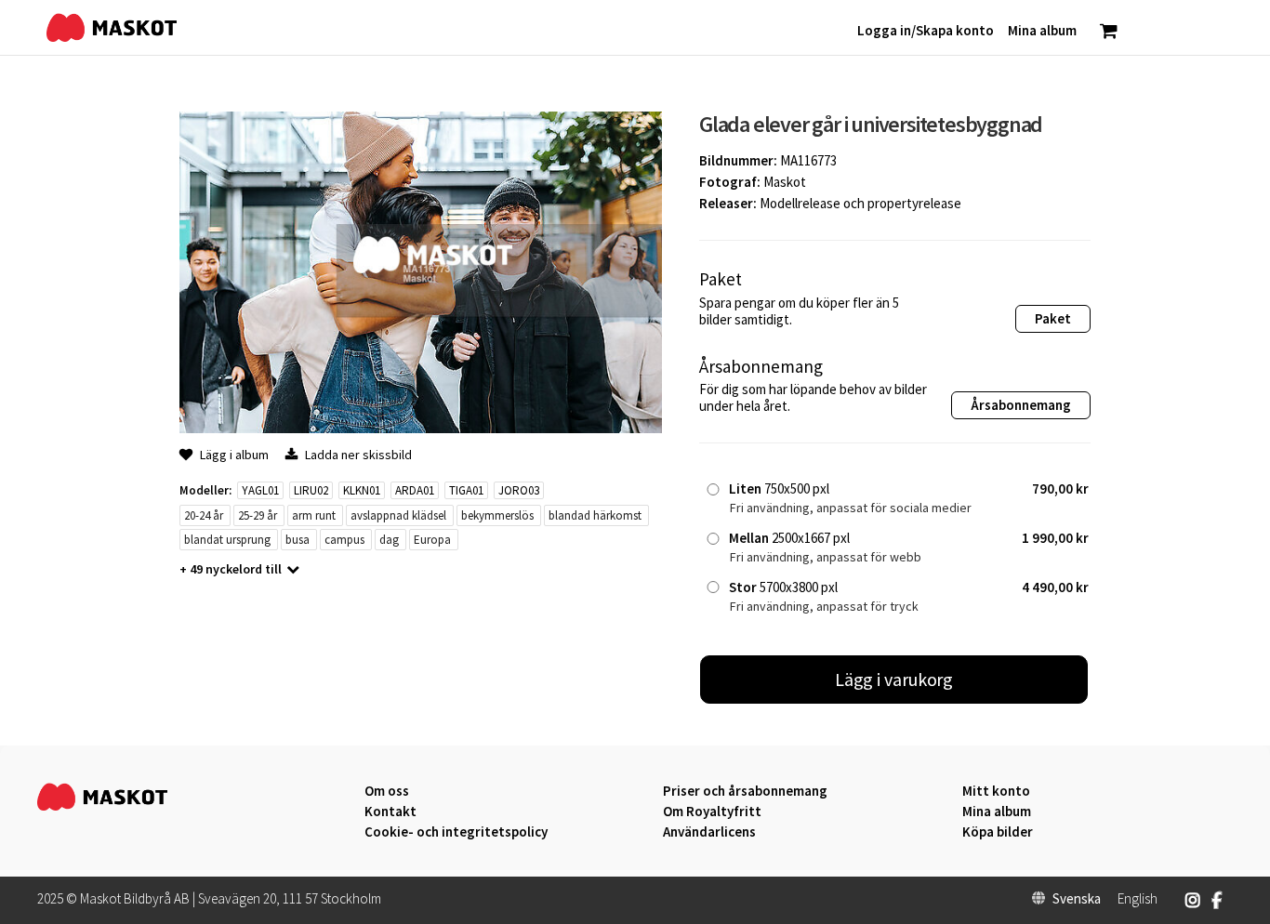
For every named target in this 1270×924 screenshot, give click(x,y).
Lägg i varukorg (894, 679)
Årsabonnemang (1021, 405)
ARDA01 (414, 490)
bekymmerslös (497, 515)
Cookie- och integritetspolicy (456, 831)
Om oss (386, 791)
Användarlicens (709, 832)
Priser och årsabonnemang (745, 791)
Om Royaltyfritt (712, 811)
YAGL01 (260, 490)
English (1138, 899)
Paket (1053, 318)
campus (344, 540)
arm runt (314, 515)
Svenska (1076, 899)
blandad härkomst (595, 515)
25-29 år (257, 515)
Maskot (784, 182)
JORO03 (518, 490)
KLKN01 (361, 490)
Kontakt (390, 811)
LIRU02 (311, 490)
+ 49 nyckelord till (230, 569)
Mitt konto (996, 791)
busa (297, 540)
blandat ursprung (227, 540)
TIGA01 (466, 490)
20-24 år (203, 515)
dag (389, 540)
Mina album (996, 811)
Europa (432, 540)
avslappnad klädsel (398, 515)
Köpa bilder (997, 832)
